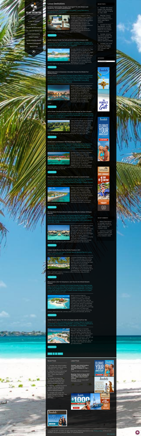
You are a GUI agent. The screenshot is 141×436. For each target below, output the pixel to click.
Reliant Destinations (105, 221)
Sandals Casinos (53, 325)
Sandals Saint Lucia (69, 149)
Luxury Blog (72, 10)
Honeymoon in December (68, 77)
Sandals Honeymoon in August (82, 290)
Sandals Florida (52, 45)
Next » (60, 354)
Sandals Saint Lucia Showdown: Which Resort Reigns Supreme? (64, 142)
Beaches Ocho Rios (58, 217)
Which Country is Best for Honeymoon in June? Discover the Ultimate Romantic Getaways (69, 282)
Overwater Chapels (66, 82)
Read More (52, 35)
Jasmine (102, 231)
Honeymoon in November (56, 80)
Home (33, 18)
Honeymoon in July (69, 79)
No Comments (63, 10)
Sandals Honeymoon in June (56, 292)
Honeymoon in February (84, 77)
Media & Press (34, 46)
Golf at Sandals (88, 75)
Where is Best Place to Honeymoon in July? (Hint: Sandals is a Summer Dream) (68, 177)
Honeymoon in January (55, 79)
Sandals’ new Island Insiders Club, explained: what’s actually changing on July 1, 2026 (105, 10)
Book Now (34, 24)
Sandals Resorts (52, 12)
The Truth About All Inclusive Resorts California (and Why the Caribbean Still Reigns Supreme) (70, 212)
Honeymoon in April (54, 77)
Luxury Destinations (83, 10)
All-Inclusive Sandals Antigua (75, 285)
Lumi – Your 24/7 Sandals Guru (33, 30)
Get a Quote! (111, 434)
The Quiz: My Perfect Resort (33, 27)
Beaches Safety (79, 217)
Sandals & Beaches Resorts (33, 40)
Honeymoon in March (82, 79)
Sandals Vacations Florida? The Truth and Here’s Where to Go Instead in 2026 (68, 40)
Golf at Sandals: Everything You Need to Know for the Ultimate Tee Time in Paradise (70, 111)
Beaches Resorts (69, 217)
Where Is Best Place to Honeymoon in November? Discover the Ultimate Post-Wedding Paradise (68, 72)
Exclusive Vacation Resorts (76, 42)
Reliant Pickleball (33, 37)
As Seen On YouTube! (34, 21)
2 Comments (63, 42)
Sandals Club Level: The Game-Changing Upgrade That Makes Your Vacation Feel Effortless (105, 47)
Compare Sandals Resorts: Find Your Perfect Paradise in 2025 (64, 250)
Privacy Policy (98, 431)
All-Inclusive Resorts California (75, 215)
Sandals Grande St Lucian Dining (65, 147)
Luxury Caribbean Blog (34, 34)
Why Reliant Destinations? (34, 43)
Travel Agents (62, 12)
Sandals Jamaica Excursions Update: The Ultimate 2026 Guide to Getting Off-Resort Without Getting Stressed (105, 37)
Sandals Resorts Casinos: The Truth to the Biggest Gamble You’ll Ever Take (67, 320)
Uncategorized (72, 45)
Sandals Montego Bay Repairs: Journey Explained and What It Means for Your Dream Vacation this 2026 (104, 28)
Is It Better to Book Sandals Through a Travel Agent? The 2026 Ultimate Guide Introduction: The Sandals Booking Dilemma (68, 7)
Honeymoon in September (64, 44)
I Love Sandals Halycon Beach (81, 145)
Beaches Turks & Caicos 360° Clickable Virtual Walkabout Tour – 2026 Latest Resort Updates (105, 19)
